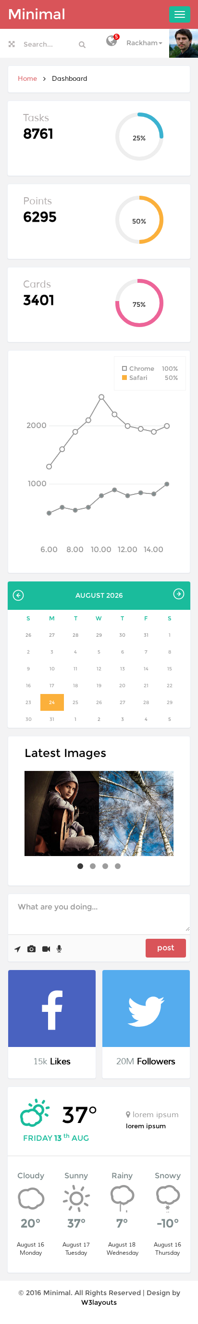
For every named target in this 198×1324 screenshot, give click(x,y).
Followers (156, 1061)
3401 (38, 299)
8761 (38, 133)
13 (58, 1138)
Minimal (36, 14)
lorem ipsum (146, 1126)
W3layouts (99, 1302)
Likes (60, 1061)
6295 (40, 216)
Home (27, 78)
